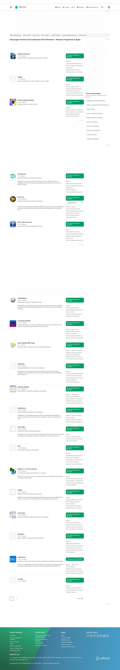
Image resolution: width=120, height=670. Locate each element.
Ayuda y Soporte (14, 641)
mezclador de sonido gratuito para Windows (75, 455)
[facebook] (88, 635)
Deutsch (15, 657)
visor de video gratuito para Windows (74, 358)
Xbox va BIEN (45, 35)
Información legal (65, 637)
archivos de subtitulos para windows (74, 72)
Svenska (79, 657)
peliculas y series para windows (73, 436)
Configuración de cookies (68, 646)
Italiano (45, 657)
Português (69, 657)
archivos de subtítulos (71, 380)
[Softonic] (20, 7)
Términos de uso (65, 640)
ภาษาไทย (12, 659)
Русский (74, 657)
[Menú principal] (11, 7)
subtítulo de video (70, 312)
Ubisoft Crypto (27, 35)
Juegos (67, 7)
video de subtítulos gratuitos (72, 86)
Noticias (81, 7)
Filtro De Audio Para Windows (72, 457)
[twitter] (97, 635)
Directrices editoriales (15, 646)
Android (73, 206)
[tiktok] (94, 635)
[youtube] (104, 635)
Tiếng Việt (22, 659)
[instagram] (91, 635)
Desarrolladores (93, 7)
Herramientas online (15, 650)
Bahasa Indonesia (37, 657)
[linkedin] (101, 635)
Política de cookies (66, 644)
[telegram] (107, 635)
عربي (11, 657)
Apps (59, 7)
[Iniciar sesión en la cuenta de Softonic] (109, 7)
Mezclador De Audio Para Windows (74, 464)
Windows (68, 61)
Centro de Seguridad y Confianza (16, 638)
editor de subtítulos (70, 111)
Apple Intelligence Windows (69, 35)
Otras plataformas (72, 203)
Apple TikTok (36, 35)
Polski (63, 657)
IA (74, 7)
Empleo (12, 643)
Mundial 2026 (82, 35)
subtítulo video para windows (73, 70)
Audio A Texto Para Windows (72, 461)
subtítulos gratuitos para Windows (74, 63)
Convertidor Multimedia (71, 485)
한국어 (53, 657)
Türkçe (17, 659)
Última (79, 598)
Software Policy (39, 643)
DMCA (62, 635)
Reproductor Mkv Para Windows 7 (73, 356)
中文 (26, 659)
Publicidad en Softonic (41, 645)
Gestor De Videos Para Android (73, 208)
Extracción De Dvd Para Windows (73, 505)
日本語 (49, 657)
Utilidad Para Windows (71, 189)
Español (24, 657)
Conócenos (13, 635)
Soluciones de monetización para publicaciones (42, 636)
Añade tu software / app (16, 648)
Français (30, 657)
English (20, 657)
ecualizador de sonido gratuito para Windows (75, 459)
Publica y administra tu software (41, 640)
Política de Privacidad (67, 642)
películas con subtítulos (71, 333)
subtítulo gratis (69, 67)
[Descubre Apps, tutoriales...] (102, 7)
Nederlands (59, 657)
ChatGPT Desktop (55, 35)
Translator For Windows (71, 217)
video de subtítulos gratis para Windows (75, 65)
